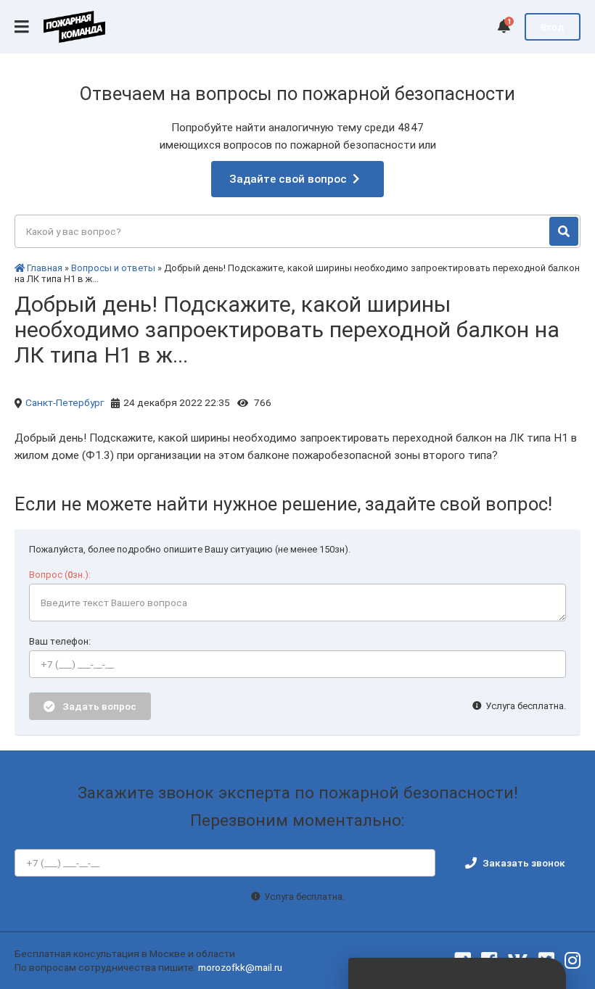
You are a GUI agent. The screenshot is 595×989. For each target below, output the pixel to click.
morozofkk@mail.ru (240, 967)
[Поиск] (563, 231)
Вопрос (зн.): (60, 574)
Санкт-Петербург (64, 402)
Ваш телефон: (60, 641)
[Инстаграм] (572, 961)
